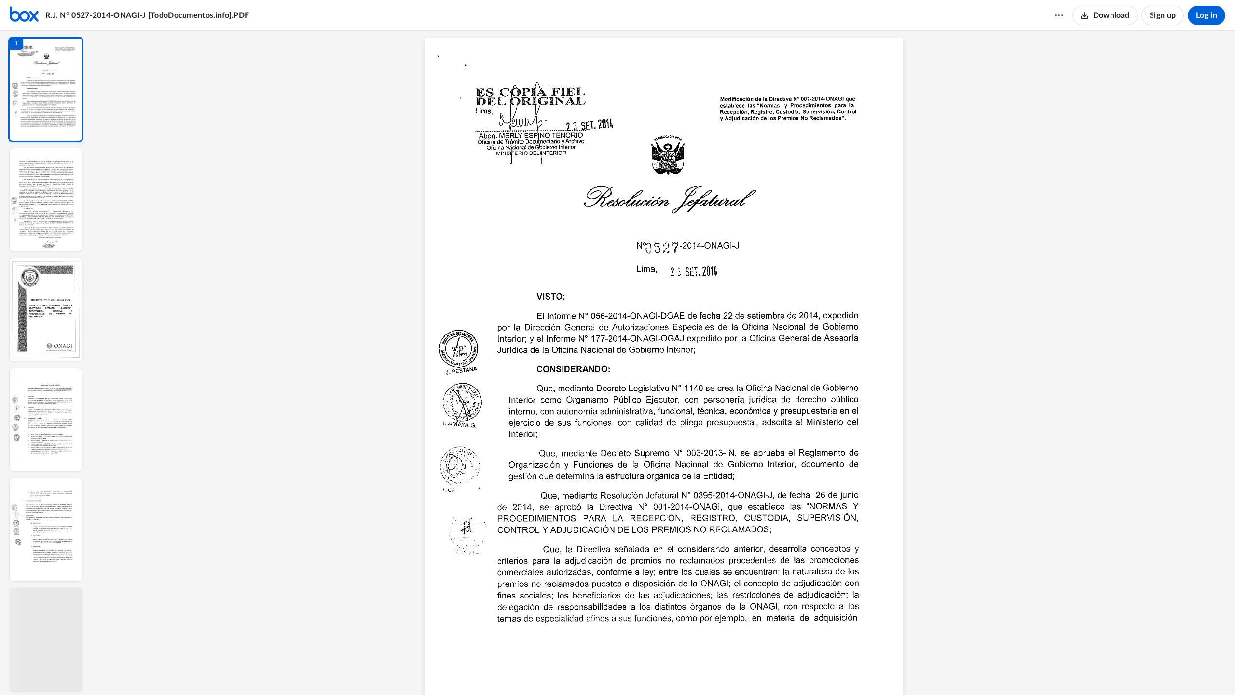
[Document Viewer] (663, 363)
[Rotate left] (717, 671)
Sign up (1163, 15)
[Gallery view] (735, 671)
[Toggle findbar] (592, 671)
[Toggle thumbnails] (575, 671)
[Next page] (644, 671)
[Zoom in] (697, 671)
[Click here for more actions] (1059, 15)
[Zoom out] (665, 671)
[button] (46, 89)
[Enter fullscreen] (752, 671)
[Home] (24, 15)
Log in (1206, 15)
